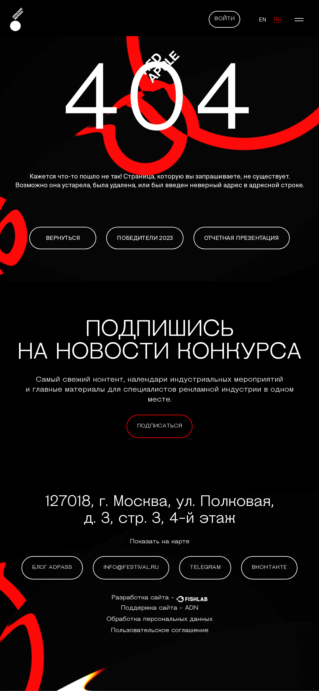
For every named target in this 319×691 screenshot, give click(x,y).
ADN (191, 608)
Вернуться (63, 238)
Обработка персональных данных (160, 619)
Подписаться (159, 426)
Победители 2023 (145, 238)
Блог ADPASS (52, 567)
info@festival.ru (131, 567)
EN (262, 19)
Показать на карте (159, 542)
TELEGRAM (205, 567)
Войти (224, 19)
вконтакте (269, 567)
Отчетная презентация (241, 238)
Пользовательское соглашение (159, 630)
